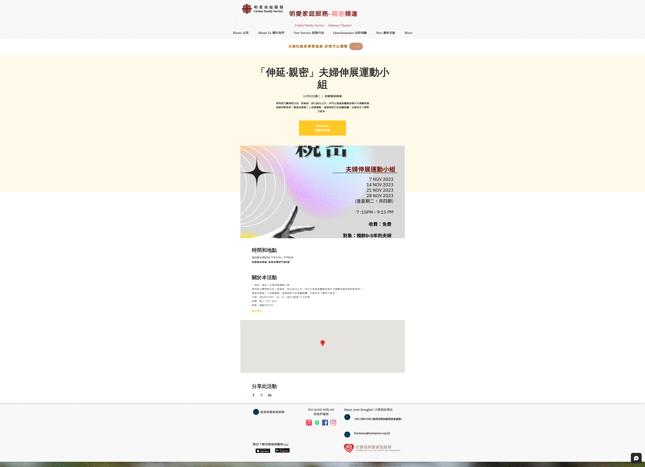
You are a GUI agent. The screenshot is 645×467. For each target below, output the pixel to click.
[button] (309, 33)
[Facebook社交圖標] (325, 423)
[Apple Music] (309, 423)
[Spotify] (317, 423)
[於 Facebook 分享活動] (253, 395)
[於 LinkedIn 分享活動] (269, 395)
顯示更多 (257, 311)
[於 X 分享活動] (261, 395)
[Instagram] (333, 423)
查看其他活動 (322, 130)
